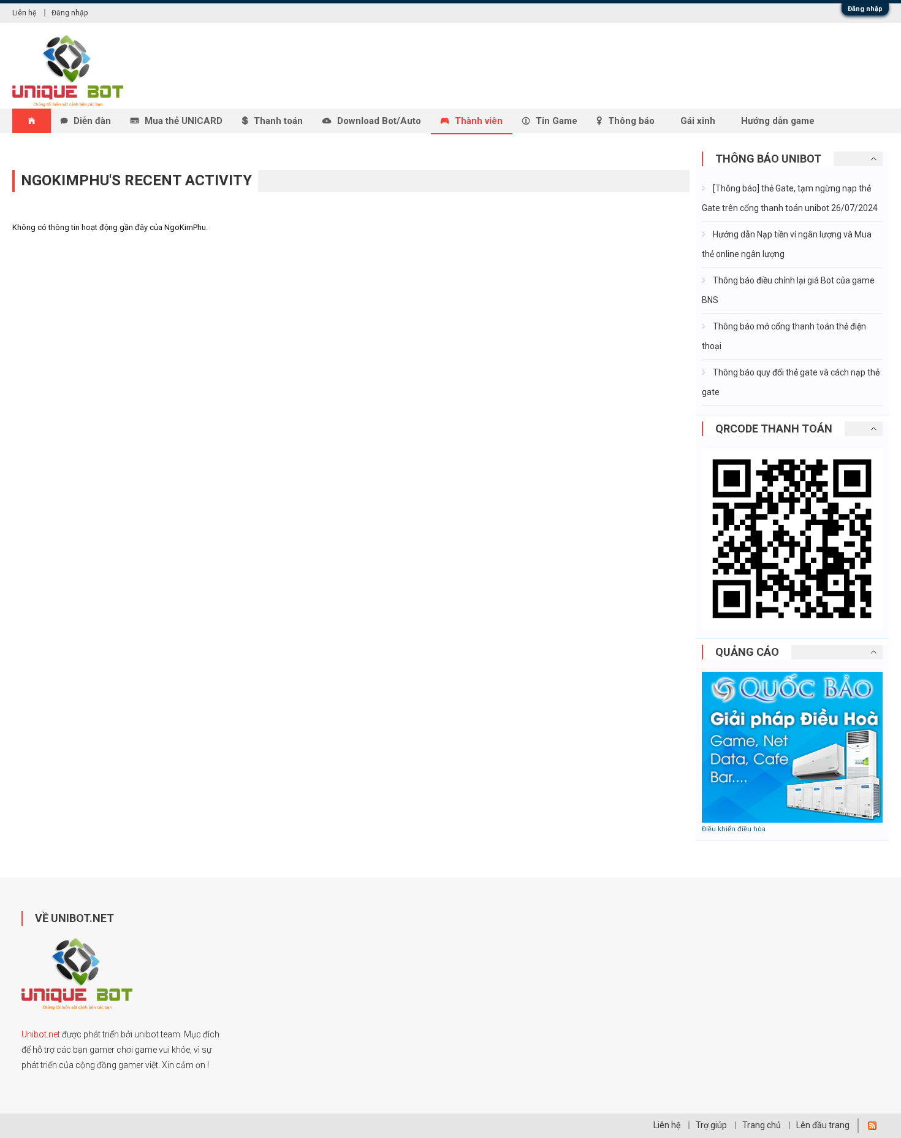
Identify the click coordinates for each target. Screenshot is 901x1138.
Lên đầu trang (823, 1125)
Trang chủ (761, 1125)
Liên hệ (24, 13)
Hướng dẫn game (778, 120)
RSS (872, 1125)
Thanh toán (278, 120)
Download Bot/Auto (379, 120)
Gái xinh (697, 120)
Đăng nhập (865, 9)
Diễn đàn (92, 120)
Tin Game (556, 120)
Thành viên (479, 120)
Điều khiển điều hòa (734, 829)
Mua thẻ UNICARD (183, 120)
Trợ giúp (711, 1125)
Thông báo (631, 120)
